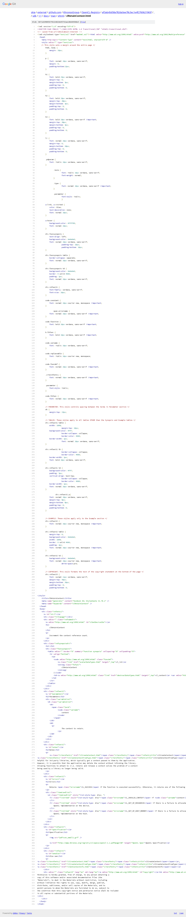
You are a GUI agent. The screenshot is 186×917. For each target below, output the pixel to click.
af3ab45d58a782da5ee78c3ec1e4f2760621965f (127, 12)
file (83, 22)
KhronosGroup (71, 12)
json (181, 913)
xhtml (61, 15)
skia (33, 12)
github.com (55, 12)
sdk (34, 15)
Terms (29, 913)
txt (175, 913)
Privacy (22, 913)
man (53, 15)
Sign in (180, 4)
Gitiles (15, 913)
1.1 (40, 15)
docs (46, 15)
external (41, 12)
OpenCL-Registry (90, 12)
